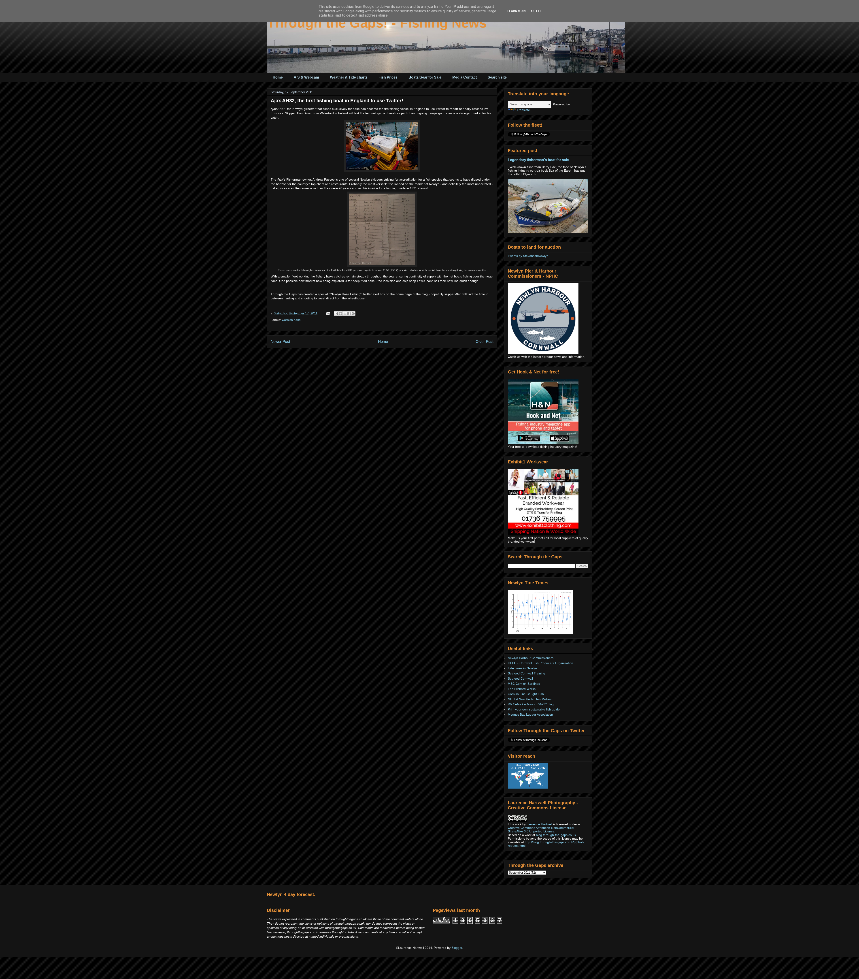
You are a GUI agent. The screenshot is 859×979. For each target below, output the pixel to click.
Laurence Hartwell (539, 824)
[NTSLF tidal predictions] (540, 633)
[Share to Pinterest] (353, 313)
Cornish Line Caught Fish (526, 694)
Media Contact (464, 77)
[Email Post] (328, 313)
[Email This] (336, 313)
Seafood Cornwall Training (526, 673)
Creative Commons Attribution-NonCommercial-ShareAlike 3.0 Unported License (541, 829)
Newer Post (280, 341)
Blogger (456, 947)
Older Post (484, 341)
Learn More (517, 11)
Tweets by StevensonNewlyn (528, 256)
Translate (523, 110)
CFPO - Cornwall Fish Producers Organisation (540, 663)
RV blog (531, 704)
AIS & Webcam (306, 77)
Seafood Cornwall (520, 678)
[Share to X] (344, 313)
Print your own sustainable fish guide (534, 709)
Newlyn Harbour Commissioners (530, 658)
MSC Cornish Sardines (524, 683)
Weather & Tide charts (349, 77)
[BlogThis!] (340, 313)
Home (278, 77)
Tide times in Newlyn (522, 668)
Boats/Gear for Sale (424, 77)
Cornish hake (291, 320)
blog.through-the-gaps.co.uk (556, 835)
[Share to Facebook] (349, 313)
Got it (536, 11)
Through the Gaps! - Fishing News (377, 22)
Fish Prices (388, 77)
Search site (497, 77)
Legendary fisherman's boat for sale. (539, 160)
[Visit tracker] (528, 787)
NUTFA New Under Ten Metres (529, 699)
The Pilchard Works (522, 689)
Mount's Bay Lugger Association (530, 714)
